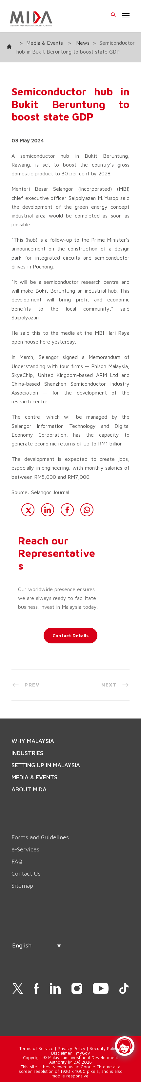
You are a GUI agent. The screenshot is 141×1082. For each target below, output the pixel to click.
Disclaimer (61, 1053)
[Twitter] (27, 509)
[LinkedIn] (47, 509)
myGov (83, 1053)
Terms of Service (36, 1048)
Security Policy (104, 1048)
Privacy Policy (71, 1048)
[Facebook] (67, 509)
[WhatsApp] (86, 509)
